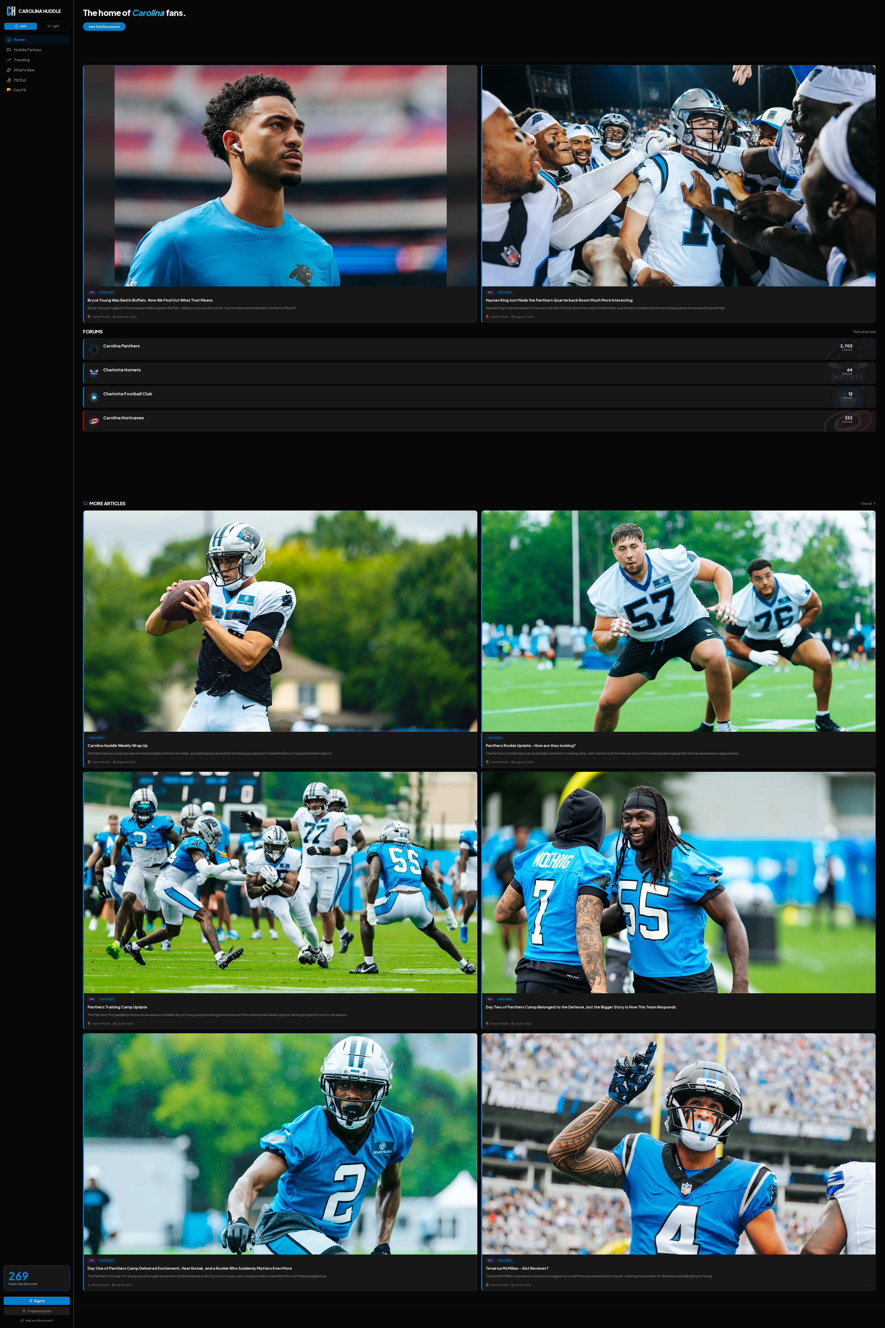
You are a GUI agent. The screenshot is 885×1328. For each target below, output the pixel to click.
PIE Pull (20, 80)
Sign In (39, 1301)
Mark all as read (864, 331)
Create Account (40, 1311)
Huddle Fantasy (27, 49)
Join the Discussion (104, 26)
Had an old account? (39, 1320)
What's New (24, 70)
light (55, 26)
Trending (22, 59)
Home (19, 39)
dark (23, 26)
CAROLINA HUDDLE (39, 11)
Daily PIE (20, 90)
